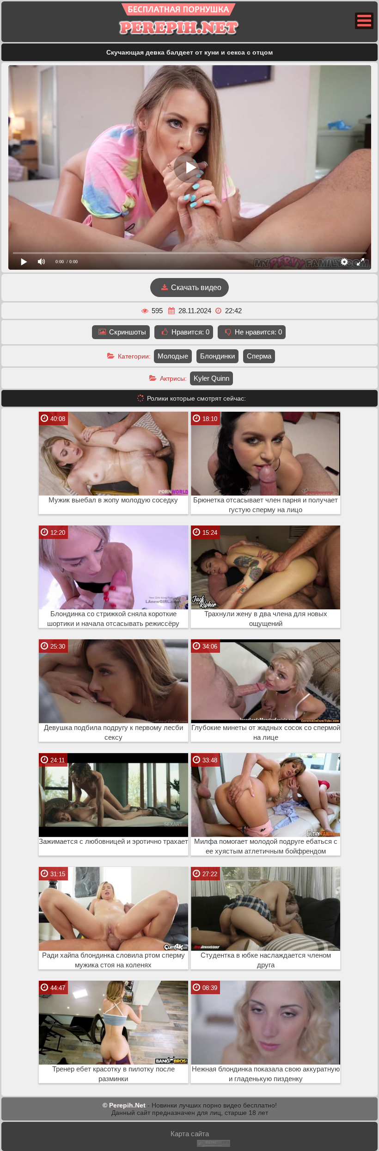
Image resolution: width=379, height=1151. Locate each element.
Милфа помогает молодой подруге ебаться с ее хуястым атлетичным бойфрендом (265, 846)
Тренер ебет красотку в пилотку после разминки (113, 1074)
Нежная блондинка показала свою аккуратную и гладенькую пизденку (266, 1074)
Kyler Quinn (211, 378)
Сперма (259, 356)
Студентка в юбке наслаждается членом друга (266, 960)
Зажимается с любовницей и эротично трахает (113, 841)
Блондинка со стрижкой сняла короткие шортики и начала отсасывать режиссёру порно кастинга (113, 619)
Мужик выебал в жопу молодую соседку (113, 500)
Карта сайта (190, 1134)
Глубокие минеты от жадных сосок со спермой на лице (265, 732)
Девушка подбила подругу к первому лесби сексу (113, 732)
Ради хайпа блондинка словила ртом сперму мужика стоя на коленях (113, 960)
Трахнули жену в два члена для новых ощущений (265, 618)
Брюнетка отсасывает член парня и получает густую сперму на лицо (265, 505)
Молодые (173, 356)
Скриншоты (126, 332)
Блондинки (217, 356)
